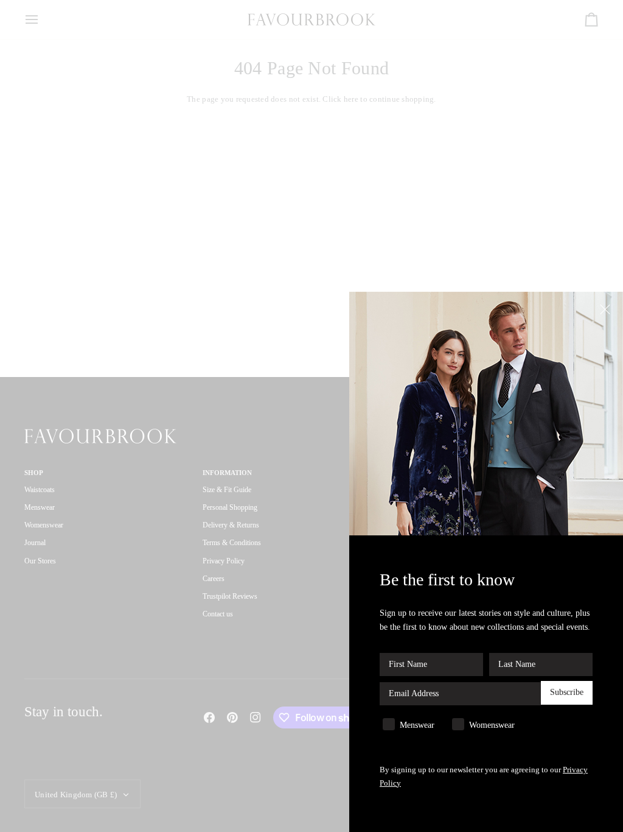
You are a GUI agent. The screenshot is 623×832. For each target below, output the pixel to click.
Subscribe (566, 692)
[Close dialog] (606, 308)
